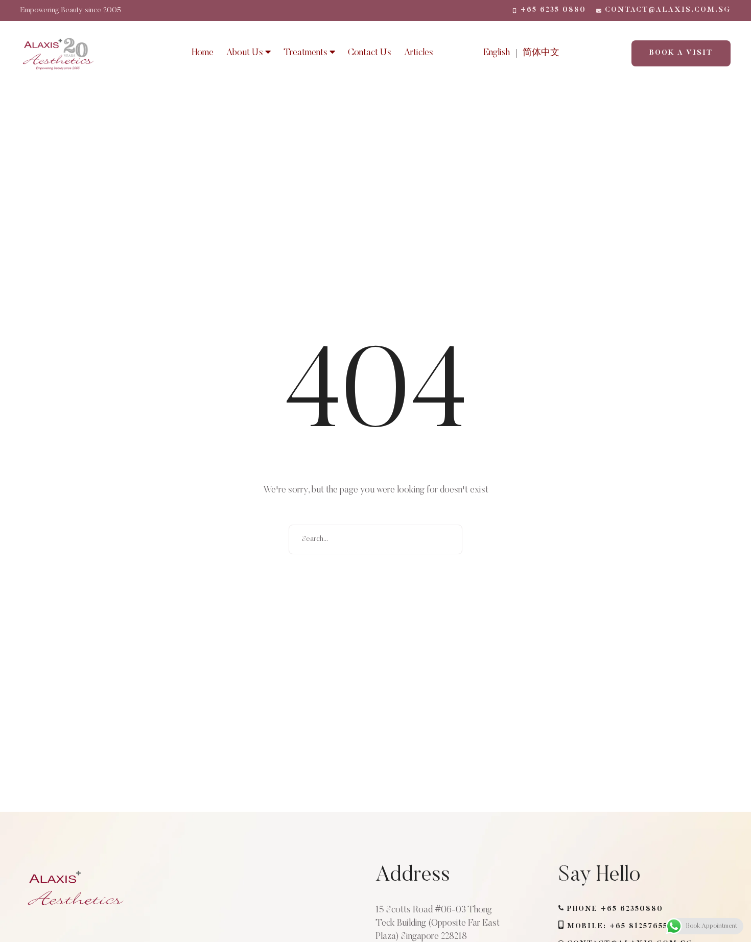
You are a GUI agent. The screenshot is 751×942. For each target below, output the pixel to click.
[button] (549, 10)
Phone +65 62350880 (615, 909)
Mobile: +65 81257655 (617, 926)
